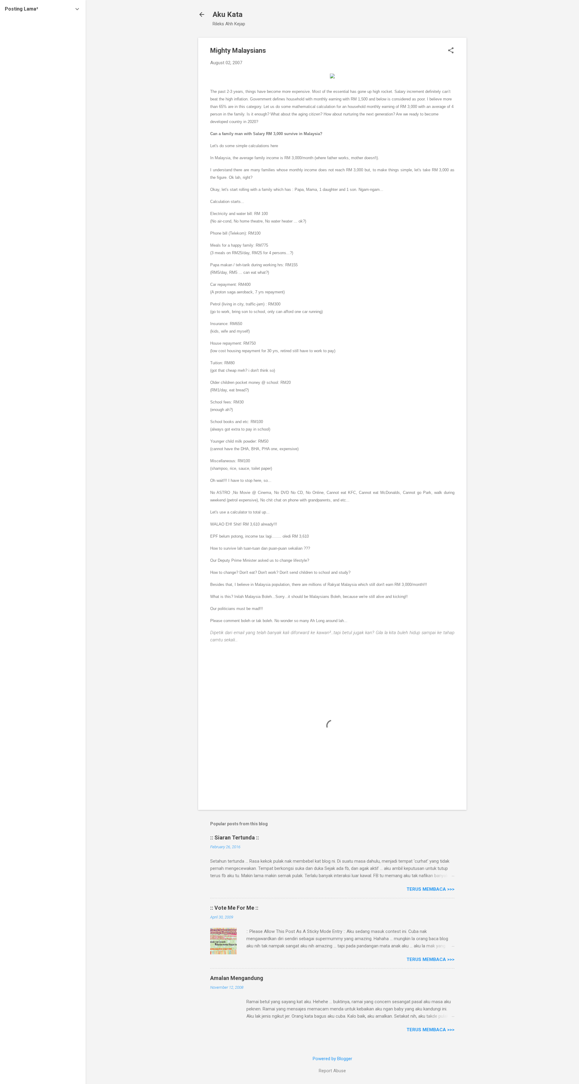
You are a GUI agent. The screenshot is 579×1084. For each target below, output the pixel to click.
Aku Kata (227, 14)
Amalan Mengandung (236, 978)
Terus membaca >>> (430, 889)
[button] (450, 51)
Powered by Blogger (332, 1058)
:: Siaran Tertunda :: (234, 837)
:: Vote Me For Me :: (234, 908)
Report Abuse (332, 1070)
